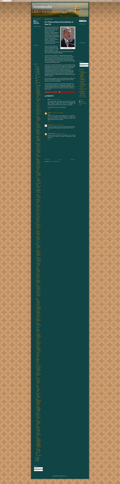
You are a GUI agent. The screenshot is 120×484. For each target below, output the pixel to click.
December (38, 74)
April (37, 449)
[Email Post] (59, 92)
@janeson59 (82, 95)
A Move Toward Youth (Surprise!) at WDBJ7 (38, 348)
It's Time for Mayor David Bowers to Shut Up (38, 395)
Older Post (73, 159)
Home (60, 159)
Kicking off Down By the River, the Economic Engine (38, 314)
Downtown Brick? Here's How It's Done (38, 220)
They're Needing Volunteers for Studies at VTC (38, 173)
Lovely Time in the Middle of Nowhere (38, 342)
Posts (82, 63)
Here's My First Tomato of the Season (38, 105)
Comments (83, 65)
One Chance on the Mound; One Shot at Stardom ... (38, 239)
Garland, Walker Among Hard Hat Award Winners (38, 161)
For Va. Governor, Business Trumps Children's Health (38, 287)
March (37, 450)
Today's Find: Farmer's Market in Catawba (38, 151)
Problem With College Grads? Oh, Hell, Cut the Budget (38, 302)
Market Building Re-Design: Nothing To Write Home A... (38, 409)
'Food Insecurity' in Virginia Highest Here (38, 422)
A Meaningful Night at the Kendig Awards (38, 308)
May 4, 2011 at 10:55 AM (58, 112)
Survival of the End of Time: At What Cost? (38, 201)
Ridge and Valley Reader (83, 93)
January (37, 455)
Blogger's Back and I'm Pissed (38, 324)
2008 (36, 460)
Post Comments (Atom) (55, 161)
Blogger (65, 476)
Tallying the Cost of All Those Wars (38, 434)
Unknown (50, 112)
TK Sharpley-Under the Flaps (83, 84)
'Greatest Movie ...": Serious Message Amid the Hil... (38, 139)
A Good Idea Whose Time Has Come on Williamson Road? (38, 253)
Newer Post (47, 159)
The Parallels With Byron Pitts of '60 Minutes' (38, 185)
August (37, 85)
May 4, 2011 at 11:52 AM (60, 133)
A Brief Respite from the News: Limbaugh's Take (38, 429)
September (38, 82)
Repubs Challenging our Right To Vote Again (38, 125)
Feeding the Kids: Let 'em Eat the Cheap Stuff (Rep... (38, 94)
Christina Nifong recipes (83, 72)
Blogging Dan (83, 91)
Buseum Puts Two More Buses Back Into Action (38, 416)
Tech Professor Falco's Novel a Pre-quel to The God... (38, 380)
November (38, 77)
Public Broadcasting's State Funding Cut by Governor (38, 402)
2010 (36, 457)
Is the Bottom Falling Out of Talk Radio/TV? (38, 179)
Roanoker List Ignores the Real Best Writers (38, 330)
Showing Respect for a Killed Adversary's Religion (38, 440)
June (37, 88)
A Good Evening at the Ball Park (38, 374)
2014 (36, 67)
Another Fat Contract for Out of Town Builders (38, 145)
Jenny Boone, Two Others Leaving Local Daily (38, 388)
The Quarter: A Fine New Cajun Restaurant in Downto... (38, 213)
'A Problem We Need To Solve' (38, 264)
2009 (36, 459)
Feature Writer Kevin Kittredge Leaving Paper (38, 270)
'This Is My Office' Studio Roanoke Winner (38, 232)
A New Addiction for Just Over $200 (38, 196)
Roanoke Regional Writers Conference (82, 75)
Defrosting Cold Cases (83, 89)
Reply (49, 109)
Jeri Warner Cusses (82, 87)
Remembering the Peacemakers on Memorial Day (38, 112)
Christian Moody (51, 133)
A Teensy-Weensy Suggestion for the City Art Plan (38, 119)
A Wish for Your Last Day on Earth (38, 206)
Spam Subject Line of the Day (38, 155)
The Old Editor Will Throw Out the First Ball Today (38, 259)
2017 (36, 66)
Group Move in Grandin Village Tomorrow (38, 191)
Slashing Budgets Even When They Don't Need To (38, 362)
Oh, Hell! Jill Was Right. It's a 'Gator (38, 100)
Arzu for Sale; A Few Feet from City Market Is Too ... (38, 246)
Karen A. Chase (83, 96)
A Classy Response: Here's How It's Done (38, 276)
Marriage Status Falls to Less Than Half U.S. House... (38, 132)
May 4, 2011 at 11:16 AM (58, 125)
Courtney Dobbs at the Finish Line (38, 320)
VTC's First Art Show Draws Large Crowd (38, 168)
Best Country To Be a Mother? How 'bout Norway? (38, 369)
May (37, 90)
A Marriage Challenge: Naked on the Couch (38, 445)
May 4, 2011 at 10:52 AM (55, 99)
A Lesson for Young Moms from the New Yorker (38, 354)
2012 (36, 71)
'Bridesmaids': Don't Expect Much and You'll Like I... (38, 294)
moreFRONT (50, 125)
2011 (36, 72)
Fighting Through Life (82, 79)
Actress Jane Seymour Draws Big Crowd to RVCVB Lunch (38, 337)
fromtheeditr (42, 6)
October (37, 79)
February (37, 452)
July (37, 87)
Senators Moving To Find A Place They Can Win (38, 226)
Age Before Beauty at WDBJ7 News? (38, 281)
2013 (36, 69)
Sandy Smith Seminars (82, 82)
